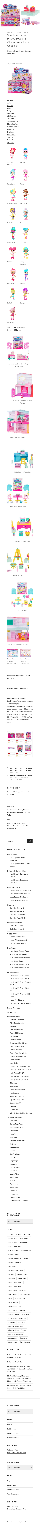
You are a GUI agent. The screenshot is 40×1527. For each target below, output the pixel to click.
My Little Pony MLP (17, 1100)
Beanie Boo (12, 1239)
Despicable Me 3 (14, 1258)
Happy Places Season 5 (18, 943)
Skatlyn (10, 106)
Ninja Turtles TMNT (17, 1073)
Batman (27, 1235)
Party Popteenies (16, 1030)
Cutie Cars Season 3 (17, 929)
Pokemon (13, 1121)
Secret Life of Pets (16, 1103)
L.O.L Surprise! (12, 855)
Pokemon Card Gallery (15, 1362)
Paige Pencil (11, 111)
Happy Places (12, 934)
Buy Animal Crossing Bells (16, 1453)
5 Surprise (13, 1083)
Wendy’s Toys (12, 1012)
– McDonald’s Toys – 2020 (19, 975)
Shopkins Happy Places (20, 768)
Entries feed (11, 1429)
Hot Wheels (12, 1294)
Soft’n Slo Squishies (17, 1020)
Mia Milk (10, 100)
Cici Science (11, 116)
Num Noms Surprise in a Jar (19, 964)
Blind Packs (26, 775)
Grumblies (13, 1191)
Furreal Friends (15, 1167)
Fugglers (13, 1157)
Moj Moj (13, 1026)
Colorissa (10, 113)
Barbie (18, 1235)
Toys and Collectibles (15, 1118)
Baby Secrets (15, 1060)
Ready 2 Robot (15, 1040)
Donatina (10, 129)
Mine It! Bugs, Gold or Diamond (21, 1113)
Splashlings (14, 1086)
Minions (22, 1310)
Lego (10, 1298)
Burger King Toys (13, 1008)
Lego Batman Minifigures (19, 897)
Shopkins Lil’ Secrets (17, 915)
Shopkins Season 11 (17, 908)
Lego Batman (20, 1298)
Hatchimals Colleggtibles (16, 871)
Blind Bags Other (13, 1017)
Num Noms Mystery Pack (19, 951)
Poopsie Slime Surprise (18, 1090)
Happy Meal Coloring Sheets (20, 1003)
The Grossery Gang (17, 1046)
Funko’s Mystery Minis (18, 1056)
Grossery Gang (22, 1274)
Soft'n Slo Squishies (15, 1334)
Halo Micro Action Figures (19, 1076)
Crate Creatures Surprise (19, 1201)
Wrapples (13, 1164)
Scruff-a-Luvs (15, 1154)
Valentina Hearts (13, 121)
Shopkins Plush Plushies (18, 918)
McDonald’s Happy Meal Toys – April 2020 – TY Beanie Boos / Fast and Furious (20, 1369)
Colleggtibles (26, 1250)
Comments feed (13, 1433)
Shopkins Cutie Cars (14, 923)
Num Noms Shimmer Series (20, 958)
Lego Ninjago (13, 1302)
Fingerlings (14, 1161)
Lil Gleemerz (14, 1194)
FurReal (12, 1151)
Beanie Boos (14, 1147)
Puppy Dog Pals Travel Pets (20, 1066)
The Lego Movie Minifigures (20, 894)
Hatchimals (14, 1131)
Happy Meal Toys (14, 1286)
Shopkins (14, 777)
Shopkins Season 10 (17, 911)
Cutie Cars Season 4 (17, 926)
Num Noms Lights (16, 961)
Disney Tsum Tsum (16, 1124)
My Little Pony (13, 1314)
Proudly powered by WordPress (18, 1522)
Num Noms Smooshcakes (19, 968)
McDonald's (12, 1310)
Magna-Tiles (14, 1174)
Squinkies (23, 1338)
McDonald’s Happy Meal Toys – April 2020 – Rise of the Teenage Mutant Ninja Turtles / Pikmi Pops (19, 1378)
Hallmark (11, 1278)
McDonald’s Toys (13, 972)
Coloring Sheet (13, 1254)
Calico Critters (15, 1197)
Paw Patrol (14, 1184)
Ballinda (10, 108)
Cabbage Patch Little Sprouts (20, 1070)
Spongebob (12, 1338)
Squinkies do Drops (17, 1096)
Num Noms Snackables (18, 954)
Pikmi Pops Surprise (17, 1023)
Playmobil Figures (16, 1033)
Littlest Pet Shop (16, 1050)
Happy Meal (22, 1278)
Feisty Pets (14, 1177)
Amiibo (11, 1235)
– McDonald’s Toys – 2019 (19, 979)
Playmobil (13, 1137)
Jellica (9, 103)
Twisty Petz (14, 1110)
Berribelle (10, 132)
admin (26, 32)
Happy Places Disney (17, 937)
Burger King (24, 1242)
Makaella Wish (12, 124)
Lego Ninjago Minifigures (19, 900)
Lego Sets (13, 1134)
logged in (20, 792)
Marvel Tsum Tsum (16, 1127)
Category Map (12, 1450)
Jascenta (10, 119)
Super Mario (12, 1342)
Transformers (15, 1036)
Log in (9, 1425)
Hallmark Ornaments (17, 1141)
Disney (25, 1258)
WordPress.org (13, 1438)
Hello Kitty (23, 1290)
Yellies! (12, 1181)
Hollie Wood (11, 140)
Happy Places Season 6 (18, 940)
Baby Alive (14, 1187)
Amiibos (13, 1144)
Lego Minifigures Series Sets (20, 890)
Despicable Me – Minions (19, 1043)
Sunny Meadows (13, 127)
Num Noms (11, 948)
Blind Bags (15, 775)
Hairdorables (14, 1093)
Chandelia (10, 143)
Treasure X (14, 1106)
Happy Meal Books (17, 1000)
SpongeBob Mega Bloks (19, 1080)
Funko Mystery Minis (15, 1270)
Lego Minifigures (13, 887)
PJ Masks (13, 1171)
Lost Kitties (14, 1063)
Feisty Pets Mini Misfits (18, 1053)
